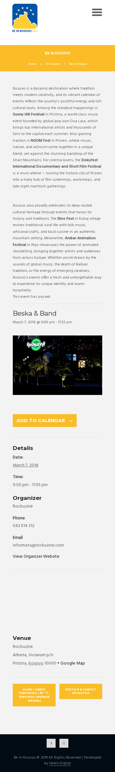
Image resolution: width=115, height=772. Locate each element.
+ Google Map (71, 663)
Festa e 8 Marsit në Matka (80, 691)
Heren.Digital (60, 763)
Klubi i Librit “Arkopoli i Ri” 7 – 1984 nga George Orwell (34, 695)
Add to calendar (41, 420)
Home (32, 64)
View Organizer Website (36, 556)
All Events (52, 64)
